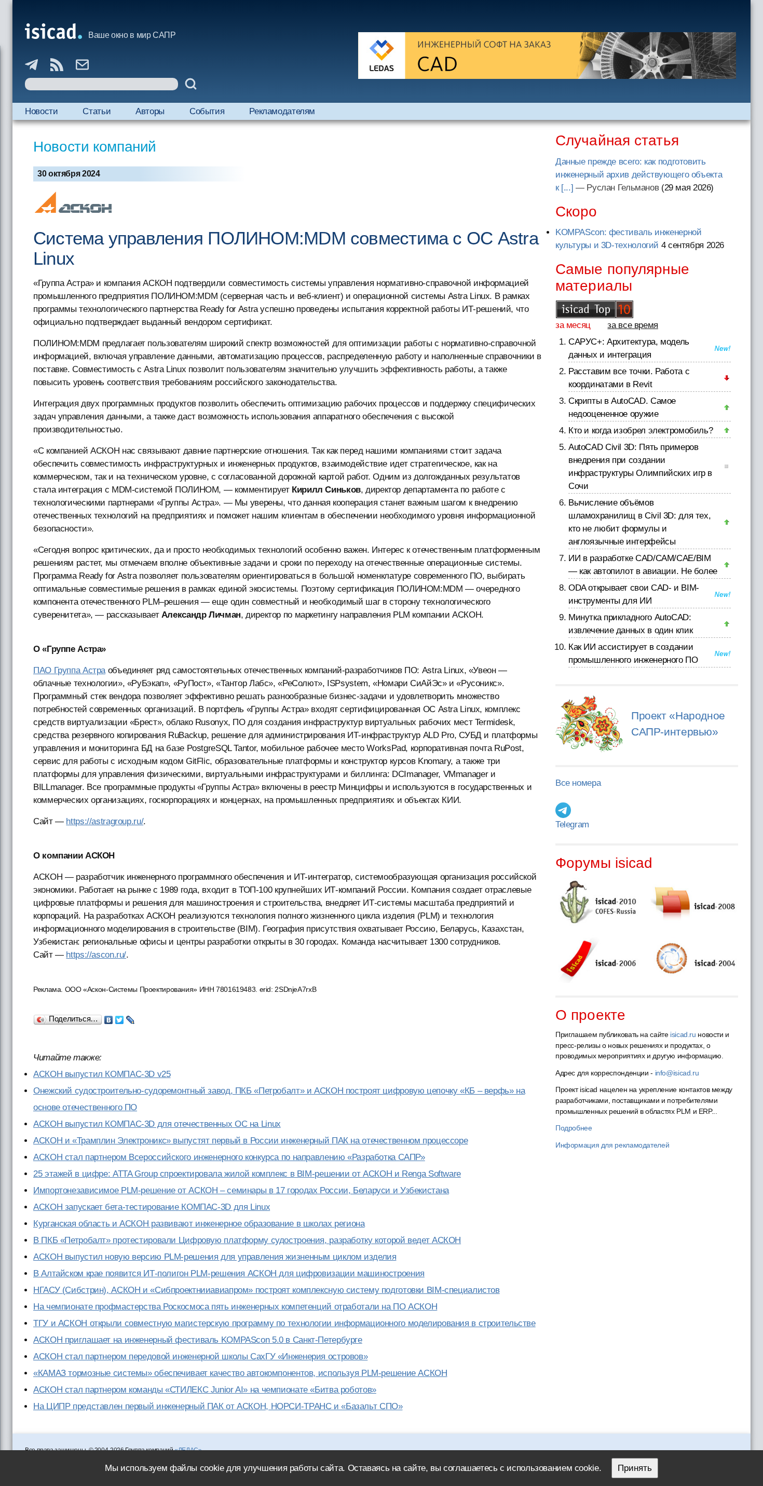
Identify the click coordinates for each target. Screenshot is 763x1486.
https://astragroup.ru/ (104, 821)
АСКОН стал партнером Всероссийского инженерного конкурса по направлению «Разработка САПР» (229, 1157)
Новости (41, 111)
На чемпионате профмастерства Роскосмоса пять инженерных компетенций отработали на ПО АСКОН (235, 1307)
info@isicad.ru (677, 1073)
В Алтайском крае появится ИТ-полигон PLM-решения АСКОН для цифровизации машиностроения (229, 1273)
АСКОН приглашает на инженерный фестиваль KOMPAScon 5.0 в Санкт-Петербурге (197, 1340)
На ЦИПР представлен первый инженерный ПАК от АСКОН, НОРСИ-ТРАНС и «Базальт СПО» (217, 1406)
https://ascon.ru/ (96, 955)
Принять (635, 1468)
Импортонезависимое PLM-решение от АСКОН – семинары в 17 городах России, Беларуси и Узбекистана (241, 1190)
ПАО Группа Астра (69, 670)
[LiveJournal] (130, 1017)
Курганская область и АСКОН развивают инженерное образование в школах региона (199, 1224)
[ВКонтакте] (108, 1017)
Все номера (578, 783)
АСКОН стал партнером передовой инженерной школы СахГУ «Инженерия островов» (200, 1356)
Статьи (97, 111)
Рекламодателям (282, 111)
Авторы (150, 111)
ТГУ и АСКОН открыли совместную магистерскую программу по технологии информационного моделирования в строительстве (284, 1323)
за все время (632, 325)
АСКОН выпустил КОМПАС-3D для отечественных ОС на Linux (157, 1124)
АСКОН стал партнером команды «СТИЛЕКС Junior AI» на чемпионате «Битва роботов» (204, 1390)
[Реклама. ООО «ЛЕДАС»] (547, 55)
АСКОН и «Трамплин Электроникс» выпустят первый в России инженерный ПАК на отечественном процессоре (250, 1141)
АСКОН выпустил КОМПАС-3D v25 (102, 1074)
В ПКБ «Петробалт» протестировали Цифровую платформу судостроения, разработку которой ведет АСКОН (247, 1240)
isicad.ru (683, 1034)
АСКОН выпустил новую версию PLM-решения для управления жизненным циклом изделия (214, 1257)
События (206, 111)
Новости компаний (94, 147)
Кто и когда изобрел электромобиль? (640, 430)
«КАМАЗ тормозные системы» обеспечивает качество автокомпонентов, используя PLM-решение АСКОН (240, 1373)
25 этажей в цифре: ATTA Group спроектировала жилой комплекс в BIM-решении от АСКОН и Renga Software (247, 1174)
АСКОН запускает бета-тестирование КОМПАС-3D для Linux (151, 1207)
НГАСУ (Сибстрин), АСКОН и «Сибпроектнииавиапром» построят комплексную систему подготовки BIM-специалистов (266, 1290)
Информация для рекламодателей (612, 1145)
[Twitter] (119, 1017)
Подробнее (573, 1128)
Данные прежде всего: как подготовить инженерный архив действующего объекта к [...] (638, 175)
